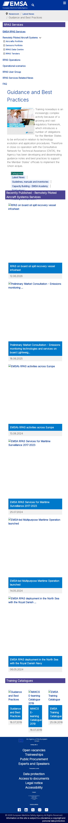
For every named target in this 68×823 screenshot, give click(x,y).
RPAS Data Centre (15, 49)
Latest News (18, 177)
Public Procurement (34, 759)
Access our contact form (34, 804)
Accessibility (34, 787)
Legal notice (34, 783)
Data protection (34, 774)
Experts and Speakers (34, 764)
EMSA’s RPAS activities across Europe (32, 427)
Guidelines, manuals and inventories (30, 182)
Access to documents (34, 778)
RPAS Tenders (13, 53)
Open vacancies (34, 750)
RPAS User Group (12, 72)
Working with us (34, 744)
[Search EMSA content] (33, 5)
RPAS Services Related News (18, 77)
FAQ (5, 83)
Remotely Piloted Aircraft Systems (20, 37)
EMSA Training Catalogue (56, 712)
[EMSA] (15, 5)
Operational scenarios (14, 66)
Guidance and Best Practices (15, 712)
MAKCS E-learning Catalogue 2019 (36, 716)
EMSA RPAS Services (14, 31)
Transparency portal (34, 768)
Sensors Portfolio (14, 45)
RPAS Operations (11, 60)
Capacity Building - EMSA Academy (30, 186)
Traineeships (34, 754)
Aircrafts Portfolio (14, 41)
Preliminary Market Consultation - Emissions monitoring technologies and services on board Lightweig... (35, 348)
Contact (34, 792)
